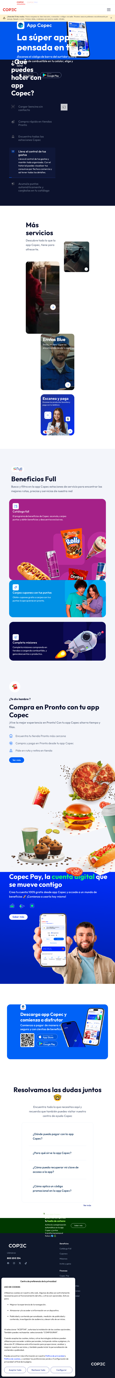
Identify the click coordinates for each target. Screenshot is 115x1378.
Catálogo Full (65, 1248)
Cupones (63, 1253)
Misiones (63, 1258)
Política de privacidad (54, 1356)
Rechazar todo (38, 1370)
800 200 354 (14, 1258)
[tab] (32, 109)
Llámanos (11, 1253)
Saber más (78, 1225)
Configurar (61, 1370)
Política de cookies (12, 1359)
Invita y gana (65, 1263)
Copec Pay (64, 1275)
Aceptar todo (15, 1370)
